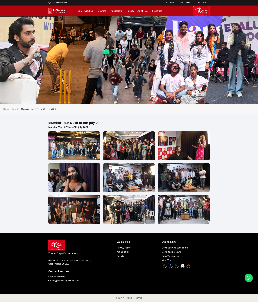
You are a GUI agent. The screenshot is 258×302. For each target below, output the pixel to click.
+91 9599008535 (59, 2)
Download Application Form (175, 248)
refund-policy (123, 252)
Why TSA (166, 260)
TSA (120, 298)
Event (15, 109)
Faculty (130, 11)
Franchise (157, 11)
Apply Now (185, 3)
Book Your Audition (171, 256)
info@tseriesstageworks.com (65, 281)
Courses (102, 11)
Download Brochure (171, 252)
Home (79, 11)
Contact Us (201, 3)
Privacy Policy (123, 248)
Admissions (116, 11)
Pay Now (170, 3)
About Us (88, 11)
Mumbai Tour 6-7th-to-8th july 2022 (38, 109)
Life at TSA (142, 11)
